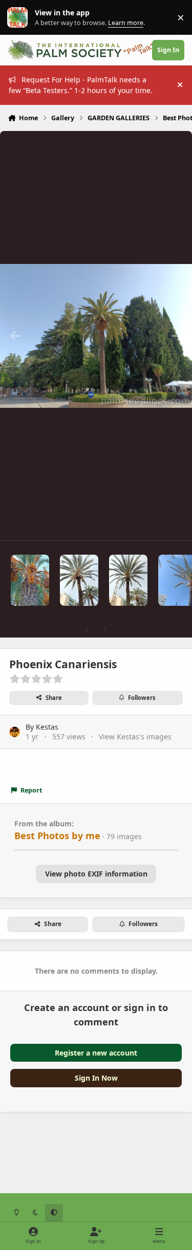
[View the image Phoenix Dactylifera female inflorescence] (128, 580)
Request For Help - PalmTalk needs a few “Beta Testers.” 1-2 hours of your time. (81, 85)
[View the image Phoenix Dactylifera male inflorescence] (79, 580)
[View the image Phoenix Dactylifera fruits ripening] (30, 580)
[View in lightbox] (96, 335)
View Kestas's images (135, 736)
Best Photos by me (57, 835)
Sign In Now (96, 1078)
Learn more (19, 18)
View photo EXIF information (96, 874)
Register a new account (96, 1053)
